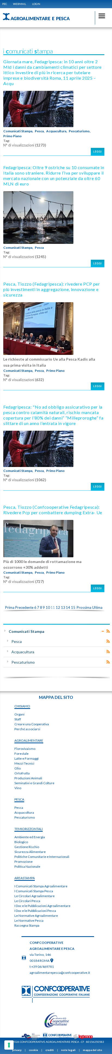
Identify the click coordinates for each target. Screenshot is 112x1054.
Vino (17, 788)
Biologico (21, 842)
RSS (108, 631)
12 (58, 607)
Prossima (84, 607)
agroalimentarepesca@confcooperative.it (60, 973)
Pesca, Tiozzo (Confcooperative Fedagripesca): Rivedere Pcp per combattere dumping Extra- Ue (52, 509)
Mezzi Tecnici (24, 763)
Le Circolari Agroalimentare (34, 896)
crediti (49, 1050)
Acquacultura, (56, 131)
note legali (68, 1050)
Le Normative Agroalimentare (36, 916)
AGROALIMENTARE (28, 740)
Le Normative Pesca (28, 920)
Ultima (97, 607)
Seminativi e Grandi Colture (34, 783)
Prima (9, 607)
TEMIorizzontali (28, 829)
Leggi (97, 151)
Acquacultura (22, 651)
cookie (33, 1050)
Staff (17, 719)
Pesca (39, 247)
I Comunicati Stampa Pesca (33, 891)
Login (36, 3)
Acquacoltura (24, 812)
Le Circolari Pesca (27, 901)
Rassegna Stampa (26, 925)
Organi (19, 714)
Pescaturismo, (80, 131)
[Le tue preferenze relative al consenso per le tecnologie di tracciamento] (9, 1045)
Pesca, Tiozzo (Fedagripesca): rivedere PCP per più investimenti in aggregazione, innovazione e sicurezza (51, 289)
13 (63, 607)
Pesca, (40, 131)
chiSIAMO (22, 706)
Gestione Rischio (26, 847)
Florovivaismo (24, 749)
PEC (4, 3)
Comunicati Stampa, (18, 131)
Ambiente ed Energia (29, 837)
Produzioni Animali (28, 778)
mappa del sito (92, 1050)
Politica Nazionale (27, 866)
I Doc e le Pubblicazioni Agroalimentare (42, 906)
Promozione (23, 862)
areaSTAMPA (24, 878)
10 (48, 607)
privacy (16, 1050)
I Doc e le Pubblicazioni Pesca (35, 911)
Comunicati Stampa (26, 631)
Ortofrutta (22, 773)
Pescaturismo (23, 662)
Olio (17, 768)
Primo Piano (12, 136)
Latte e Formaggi (26, 758)
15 (73, 607)
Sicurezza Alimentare (30, 852)
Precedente (24, 607)
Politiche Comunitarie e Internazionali (41, 857)
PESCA (19, 799)
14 (68, 607)
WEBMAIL (19, 3)
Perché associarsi (27, 729)
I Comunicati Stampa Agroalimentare (40, 886)
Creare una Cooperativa (31, 724)
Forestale (21, 753)
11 (53, 607)
